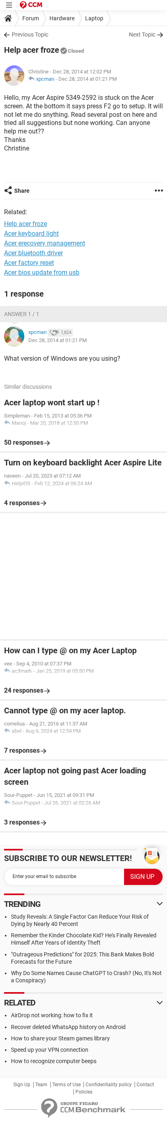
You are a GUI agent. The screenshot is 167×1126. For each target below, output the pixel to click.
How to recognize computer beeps (53, 1061)
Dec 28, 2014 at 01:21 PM (87, 79)
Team (41, 1084)
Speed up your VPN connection (49, 1049)
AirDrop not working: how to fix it (52, 1015)
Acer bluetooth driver (33, 253)
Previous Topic (30, 34)
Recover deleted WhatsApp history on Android (68, 1027)
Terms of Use (66, 1084)
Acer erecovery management (44, 243)
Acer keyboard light (31, 233)
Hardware (62, 18)
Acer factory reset (29, 263)
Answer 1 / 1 (21, 314)
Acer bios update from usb (41, 272)
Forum (30, 18)
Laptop (94, 18)
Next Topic (142, 34)
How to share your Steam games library (60, 1038)
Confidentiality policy (109, 1084)
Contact (145, 1084)
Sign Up (21, 1084)
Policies (83, 1092)
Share (22, 190)
